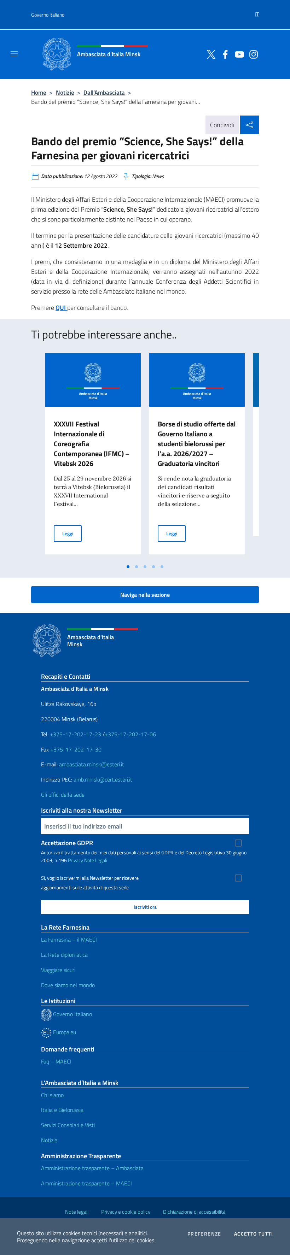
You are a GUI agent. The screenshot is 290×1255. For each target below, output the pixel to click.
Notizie (65, 92)
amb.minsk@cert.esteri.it (103, 779)
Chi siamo (52, 1095)
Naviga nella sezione (145, 594)
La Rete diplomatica (64, 954)
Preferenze (204, 1233)
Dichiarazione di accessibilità (194, 1212)
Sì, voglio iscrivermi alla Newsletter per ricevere (90, 878)
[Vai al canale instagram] (252, 53)
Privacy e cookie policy (125, 1212)
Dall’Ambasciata (104, 92)
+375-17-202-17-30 (76, 749)
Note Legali (95, 860)
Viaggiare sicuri (58, 970)
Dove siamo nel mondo (68, 985)
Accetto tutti (253, 1233)
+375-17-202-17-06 (130, 734)
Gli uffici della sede (63, 794)
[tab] (128, 566)
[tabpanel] (93, 456)
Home (38, 92)
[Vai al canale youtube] (238, 53)
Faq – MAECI (56, 1061)
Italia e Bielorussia (62, 1110)
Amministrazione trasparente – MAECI (86, 1183)
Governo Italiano (47, 14)
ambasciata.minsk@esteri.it (91, 764)
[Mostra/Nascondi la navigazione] (14, 53)
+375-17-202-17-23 (74, 734)
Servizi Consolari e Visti (68, 1125)
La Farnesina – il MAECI (69, 939)
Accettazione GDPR (67, 843)
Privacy (75, 860)
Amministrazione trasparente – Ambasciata (92, 1168)
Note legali (76, 1212)
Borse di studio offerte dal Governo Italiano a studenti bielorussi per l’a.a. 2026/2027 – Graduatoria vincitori (197, 443)
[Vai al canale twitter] (209, 53)
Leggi (72, 533)
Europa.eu (64, 1032)
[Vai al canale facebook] (223, 53)
